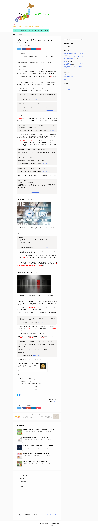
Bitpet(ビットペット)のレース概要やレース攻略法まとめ (35, 461)
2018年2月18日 (50, 110)
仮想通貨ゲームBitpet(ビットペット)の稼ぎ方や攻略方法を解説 (36, 453)
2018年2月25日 (51, 130)
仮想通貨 (51, 399)
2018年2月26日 (44, 163)
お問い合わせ (66, 74)
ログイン (65, 86)
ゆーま (55, 401)
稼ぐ (55, 399)
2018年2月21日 (36, 355)
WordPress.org (66, 91)
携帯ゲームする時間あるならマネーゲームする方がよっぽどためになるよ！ (38, 429)
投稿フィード (66, 87)
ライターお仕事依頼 (67, 77)
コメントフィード (67, 89)
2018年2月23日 (36, 99)
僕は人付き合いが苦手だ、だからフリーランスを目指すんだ (35, 437)
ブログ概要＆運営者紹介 (68, 76)
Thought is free (55, 525)
